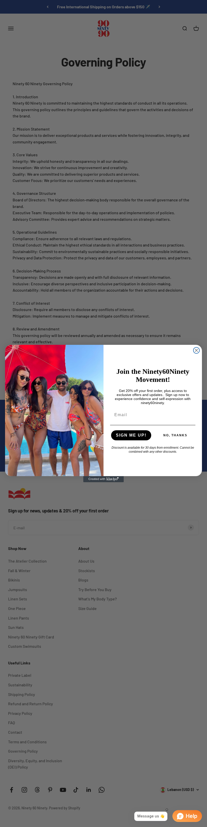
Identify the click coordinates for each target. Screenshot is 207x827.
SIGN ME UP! (131, 435)
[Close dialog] (196, 350)
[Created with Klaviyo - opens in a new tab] (103, 479)
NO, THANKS (175, 435)
